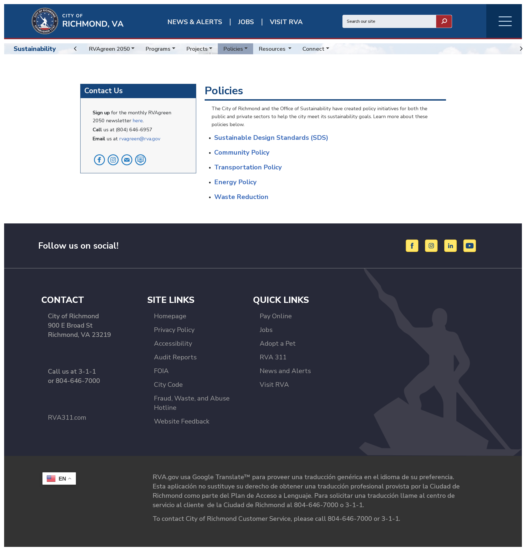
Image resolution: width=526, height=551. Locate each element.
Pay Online (276, 316)
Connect (313, 49)
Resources (273, 49)
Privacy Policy (174, 329)
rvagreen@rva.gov (139, 138)
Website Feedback (181, 421)
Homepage (170, 316)
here (138, 120)
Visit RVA (274, 384)
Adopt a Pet (278, 343)
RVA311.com (67, 417)
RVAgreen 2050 (109, 49)
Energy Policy (235, 182)
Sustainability (35, 48)
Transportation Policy (248, 167)
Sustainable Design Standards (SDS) (271, 137)
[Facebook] (413, 245)
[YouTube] (470, 245)
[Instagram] (432, 245)
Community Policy (242, 152)
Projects (197, 49)
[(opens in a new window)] (99, 159)
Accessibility (173, 343)
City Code (168, 384)
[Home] (64, 20)
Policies (233, 49)
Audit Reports (175, 357)
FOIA (161, 371)
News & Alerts (194, 22)
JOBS (246, 22)
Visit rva (286, 22)
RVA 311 (273, 357)
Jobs (266, 329)
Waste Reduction (241, 196)
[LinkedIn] (451, 245)
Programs (157, 49)
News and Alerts (285, 371)
